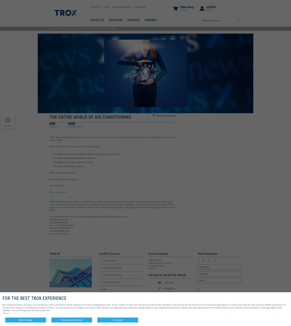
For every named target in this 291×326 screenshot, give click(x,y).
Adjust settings (25, 320)
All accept (117, 320)
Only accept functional (71, 320)
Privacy (6, 313)
